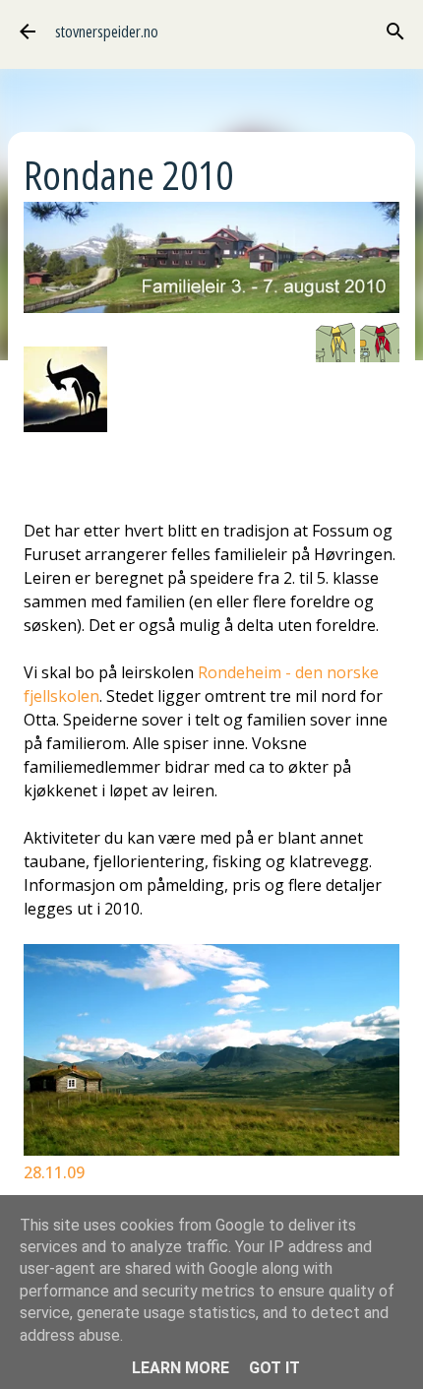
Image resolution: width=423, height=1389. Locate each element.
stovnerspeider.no (106, 31)
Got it (274, 1367)
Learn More (180, 1367)
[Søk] (395, 31)
